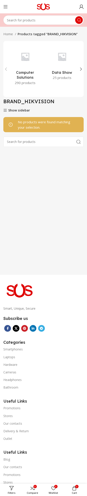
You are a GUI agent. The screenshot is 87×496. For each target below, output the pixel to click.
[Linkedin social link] (33, 328)
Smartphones (13, 349)
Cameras (9, 372)
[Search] (79, 20)
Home (8, 34)
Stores (8, 416)
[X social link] (16, 328)
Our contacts (12, 423)
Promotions (12, 408)
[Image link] (20, 290)
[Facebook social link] (7, 328)
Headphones (12, 380)
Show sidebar (19, 110)
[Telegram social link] (41, 328)
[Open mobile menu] (5, 6)
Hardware (10, 364)
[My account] (81, 6)
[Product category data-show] (62, 63)
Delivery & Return (16, 431)
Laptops (9, 357)
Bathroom (10, 387)
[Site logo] (43, 6)
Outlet (7, 438)
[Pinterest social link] (24, 328)
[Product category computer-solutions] (25, 66)
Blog (6, 459)
